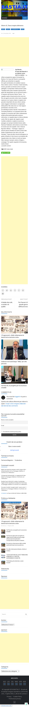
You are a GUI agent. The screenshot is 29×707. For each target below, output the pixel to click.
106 (8, 684)
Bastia (3, 29)
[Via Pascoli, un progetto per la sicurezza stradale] (3, 531)
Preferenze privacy (15, 699)
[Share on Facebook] (2, 290)
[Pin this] (23, 290)
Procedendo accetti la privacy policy (12, 431)
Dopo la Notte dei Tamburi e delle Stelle (17, 493)
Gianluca (4, 525)
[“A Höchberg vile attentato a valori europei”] (3, 563)
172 (24, 684)
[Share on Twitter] (6, 290)
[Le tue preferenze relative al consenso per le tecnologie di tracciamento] (26, 704)
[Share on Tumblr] (15, 290)
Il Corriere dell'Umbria (15, 29)
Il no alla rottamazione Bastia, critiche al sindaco (16, 549)
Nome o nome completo (7, 419)
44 (4, 684)
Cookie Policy (17, 696)
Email (2, 425)
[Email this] (2, 293)
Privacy (9, 696)
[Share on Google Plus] (19, 290)
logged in (18, 396)
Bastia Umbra (8, 502)
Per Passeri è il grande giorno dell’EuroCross (23, 304)
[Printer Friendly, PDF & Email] (5, 152)
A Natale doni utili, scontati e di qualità (6, 304)
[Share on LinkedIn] (10, 290)
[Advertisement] (14, 52)
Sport (22, 29)
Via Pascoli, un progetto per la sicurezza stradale (16, 530)
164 (20, 684)
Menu (5, 18)
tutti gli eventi (14, 450)
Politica (19, 502)
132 (12, 684)
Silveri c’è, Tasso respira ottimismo (12, 25)
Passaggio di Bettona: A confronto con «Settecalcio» (15, 484)
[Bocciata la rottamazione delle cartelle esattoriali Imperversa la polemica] (3, 545)
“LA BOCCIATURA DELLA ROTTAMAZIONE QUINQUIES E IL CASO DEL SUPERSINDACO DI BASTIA (17, 556)
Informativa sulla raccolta (6, 705)
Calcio (8, 29)
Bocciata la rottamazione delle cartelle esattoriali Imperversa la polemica (16, 544)
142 (16, 684)
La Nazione (13, 502)
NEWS (25, 18)
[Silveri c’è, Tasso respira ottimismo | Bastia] (14, 8)
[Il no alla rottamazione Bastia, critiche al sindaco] (3, 551)
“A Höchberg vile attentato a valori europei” (15, 561)
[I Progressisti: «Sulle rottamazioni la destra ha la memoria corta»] (14, 510)
